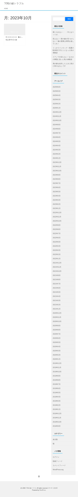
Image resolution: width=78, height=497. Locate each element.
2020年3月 (57, 351)
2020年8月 (57, 330)
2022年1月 (57, 258)
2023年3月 (57, 200)
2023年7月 (57, 183)
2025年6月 (57, 87)
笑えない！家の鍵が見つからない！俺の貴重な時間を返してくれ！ (63, 41)
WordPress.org (58, 469)
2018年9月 (57, 426)
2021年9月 (57, 275)
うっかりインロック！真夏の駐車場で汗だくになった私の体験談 (63, 50)
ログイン (56, 457)
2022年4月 (57, 246)
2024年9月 (57, 125)
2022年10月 (57, 221)
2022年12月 (57, 212)
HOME (6, 8)
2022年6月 (57, 238)
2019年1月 (57, 409)
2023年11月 (57, 166)
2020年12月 (57, 313)
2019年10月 (57, 372)
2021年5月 (57, 292)
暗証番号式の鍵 (11, 40)
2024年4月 (57, 145)
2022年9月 (57, 225)
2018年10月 (57, 422)
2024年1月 (57, 158)
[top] (39, 476)
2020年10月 (57, 321)
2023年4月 (57, 196)
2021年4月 (57, 296)
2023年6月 (57, 187)
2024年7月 (57, 133)
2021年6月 (57, 288)
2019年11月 (57, 367)
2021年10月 (57, 271)
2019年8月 (57, 380)
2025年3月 (57, 99)
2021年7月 (57, 284)
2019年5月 (57, 392)
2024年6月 (57, 137)
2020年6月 (57, 338)
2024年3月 (57, 150)
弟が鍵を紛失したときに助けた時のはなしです (63, 65)
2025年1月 (57, 108)
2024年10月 (57, 120)
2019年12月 (57, 363)
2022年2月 (57, 254)
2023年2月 (57, 204)
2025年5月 (57, 91)
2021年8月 (57, 279)
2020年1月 (57, 359)
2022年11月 (57, 217)
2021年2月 (57, 305)
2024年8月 (57, 129)
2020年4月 (57, 346)
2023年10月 (57, 171)
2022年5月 (57, 242)
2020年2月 (57, 355)
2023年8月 (57, 179)
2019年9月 (57, 376)
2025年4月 (57, 95)
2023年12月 (57, 162)
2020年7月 (57, 334)
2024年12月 (57, 112)
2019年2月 (57, 405)
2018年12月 (57, 413)
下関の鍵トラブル (14, 3)
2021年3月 (57, 300)
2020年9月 (57, 325)
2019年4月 (57, 397)
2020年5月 (57, 342)
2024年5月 (57, 141)
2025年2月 (57, 104)
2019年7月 (57, 384)
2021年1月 (57, 309)
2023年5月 (57, 191)
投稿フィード (57, 461)
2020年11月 (57, 317)
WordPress (42, 490)
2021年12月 (57, 263)
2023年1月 (57, 208)
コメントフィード (59, 465)
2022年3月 (57, 250)
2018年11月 (57, 418)
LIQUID (55, 488)
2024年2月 (57, 154)
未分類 (22, 37)
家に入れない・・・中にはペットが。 (63, 33)
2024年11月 (57, 116)
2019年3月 (57, 401)
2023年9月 (57, 175)
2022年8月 (57, 229)
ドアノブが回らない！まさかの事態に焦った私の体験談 (63, 58)
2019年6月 (57, 388)
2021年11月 (57, 267)
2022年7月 (57, 233)
